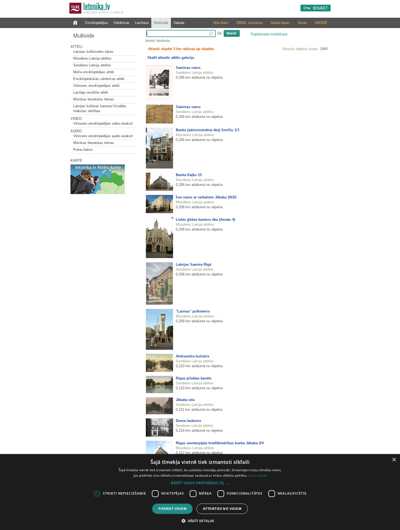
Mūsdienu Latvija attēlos (92, 58)
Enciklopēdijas (96, 23)
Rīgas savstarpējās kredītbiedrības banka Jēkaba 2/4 (220, 443)
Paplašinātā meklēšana (269, 34)
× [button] (394, 460)
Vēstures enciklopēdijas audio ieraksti (103, 136)
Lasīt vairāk (257, 475)
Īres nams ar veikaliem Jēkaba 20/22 (206, 197)
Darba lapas (280, 23)
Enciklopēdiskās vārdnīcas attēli (98, 79)
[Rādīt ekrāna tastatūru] (219, 33)
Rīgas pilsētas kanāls (193, 378)
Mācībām (221, 23)
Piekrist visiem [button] (172, 508)
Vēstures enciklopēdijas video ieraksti (103, 123)
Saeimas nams (188, 68)
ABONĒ (321, 23)
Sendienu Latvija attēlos (92, 65)
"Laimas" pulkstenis (193, 311)
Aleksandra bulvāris (192, 356)
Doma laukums (188, 421)
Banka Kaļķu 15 (189, 175)
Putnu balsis (83, 150)
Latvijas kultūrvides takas (93, 52)
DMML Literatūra (249, 23)
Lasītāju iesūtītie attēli (90, 92)
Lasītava (142, 23)
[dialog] (200, 492)
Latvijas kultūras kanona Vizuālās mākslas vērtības (99, 108)
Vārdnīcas (121, 23)
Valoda (179, 23)
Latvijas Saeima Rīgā (193, 264)
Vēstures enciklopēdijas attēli (96, 86)
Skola (302, 23)
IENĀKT (320, 8)
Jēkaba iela (185, 400)
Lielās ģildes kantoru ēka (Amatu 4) (205, 219)
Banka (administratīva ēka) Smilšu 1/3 (207, 130)
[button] (200, 482)
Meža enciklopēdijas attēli (93, 72)
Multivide (161, 23)
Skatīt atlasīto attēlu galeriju (170, 58)
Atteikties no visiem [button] (222, 508)
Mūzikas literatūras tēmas (93, 99)
